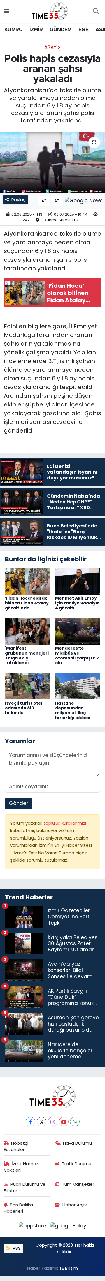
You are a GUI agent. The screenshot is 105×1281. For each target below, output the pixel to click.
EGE (83, 29)
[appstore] (33, 1226)
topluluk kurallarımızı (64, 823)
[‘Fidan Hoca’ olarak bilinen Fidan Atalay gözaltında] (27, 580)
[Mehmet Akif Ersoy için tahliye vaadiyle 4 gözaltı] (77, 580)
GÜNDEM (60, 29)
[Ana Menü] (6, 11)
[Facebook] (30, 1121)
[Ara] (95, 11)
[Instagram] (52, 1121)
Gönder (18, 803)
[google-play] (68, 1226)
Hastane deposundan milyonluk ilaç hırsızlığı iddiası (72, 710)
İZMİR (36, 29)
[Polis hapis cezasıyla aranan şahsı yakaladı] (52, 162)
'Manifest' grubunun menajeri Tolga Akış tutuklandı (27, 655)
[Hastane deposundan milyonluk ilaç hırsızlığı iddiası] (77, 685)
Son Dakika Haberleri (18, 1208)
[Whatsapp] (75, 1121)
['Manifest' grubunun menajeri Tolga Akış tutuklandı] (27, 630)
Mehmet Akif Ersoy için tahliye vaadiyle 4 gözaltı (77, 603)
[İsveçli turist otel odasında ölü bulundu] (27, 685)
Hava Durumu (77, 1143)
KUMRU (13, 29)
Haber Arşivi (75, 1205)
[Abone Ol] (84, 200)
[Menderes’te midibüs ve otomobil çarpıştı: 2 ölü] (77, 630)
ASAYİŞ (52, 47)
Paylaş (18, 200)
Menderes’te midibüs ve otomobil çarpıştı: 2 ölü (77, 655)
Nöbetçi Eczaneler (16, 1146)
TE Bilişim (68, 1268)
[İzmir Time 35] (49, 11)
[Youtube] (64, 1121)
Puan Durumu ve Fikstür (25, 1187)
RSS (16, 1248)
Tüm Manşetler (78, 1184)
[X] (41, 1121)
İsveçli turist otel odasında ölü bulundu (23, 708)
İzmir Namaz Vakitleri (21, 1167)
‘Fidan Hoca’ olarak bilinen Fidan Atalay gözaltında (27, 603)
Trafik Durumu (76, 1164)
